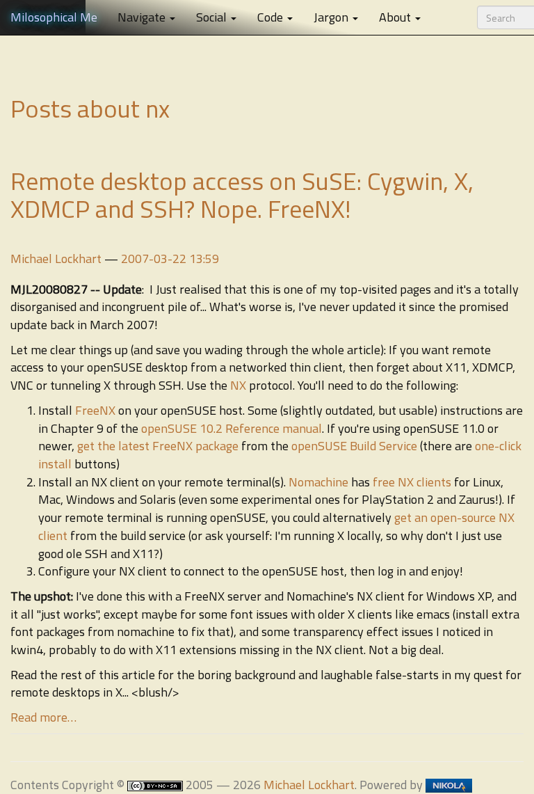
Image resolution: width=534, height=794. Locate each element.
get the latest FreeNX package (157, 445)
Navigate (143, 17)
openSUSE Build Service (354, 445)
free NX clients (412, 482)
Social (212, 17)
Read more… (43, 717)
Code (271, 17)
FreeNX (95, 410)
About (396, 17)
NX (238, 385)
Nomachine (318, 482)
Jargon (332, 17)
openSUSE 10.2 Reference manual (231, 428)
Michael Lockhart (56, 258)
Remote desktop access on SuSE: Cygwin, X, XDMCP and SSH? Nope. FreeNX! (242, 194)
